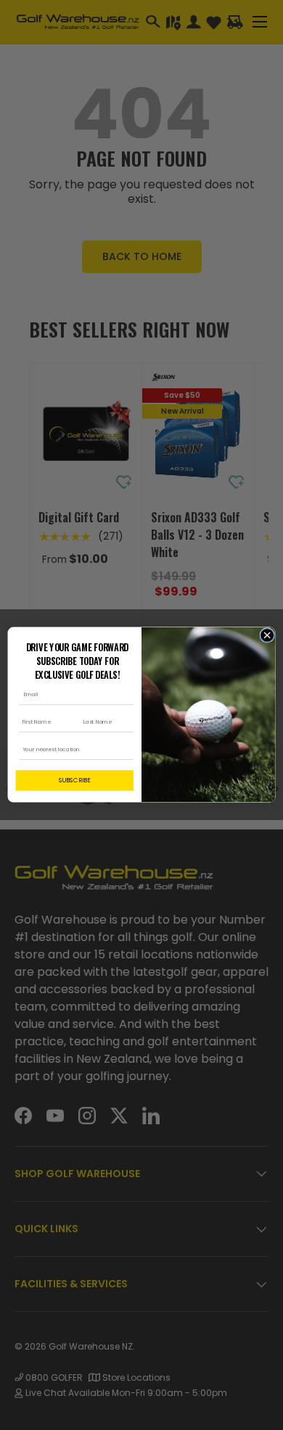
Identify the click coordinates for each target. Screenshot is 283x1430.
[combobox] (72, 750)
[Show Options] (127, 750)
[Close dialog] (267, 635)
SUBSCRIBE (75, 781)
